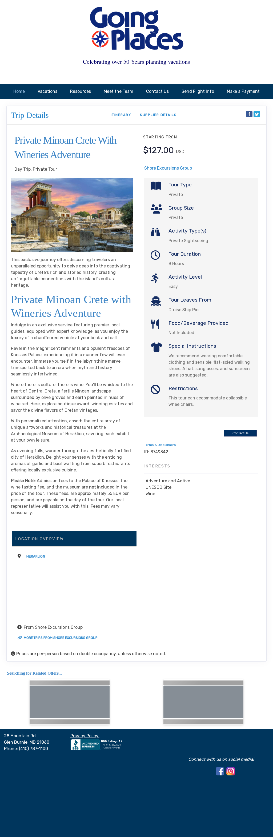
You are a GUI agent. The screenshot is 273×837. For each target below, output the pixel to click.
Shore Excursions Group (168, 168)
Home (19, 91)
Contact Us (157, 91)
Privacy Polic (83, 735)
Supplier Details (158, 115)
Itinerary (121, 115)
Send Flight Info (198, 91)
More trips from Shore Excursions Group (60, 638)
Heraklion (35, 556)
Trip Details (30, 115)
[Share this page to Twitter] (257, 114)
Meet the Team (118, 91)
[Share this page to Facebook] (249, 114)
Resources (80, 91)
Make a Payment (243, 91)
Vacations (47, 91)
